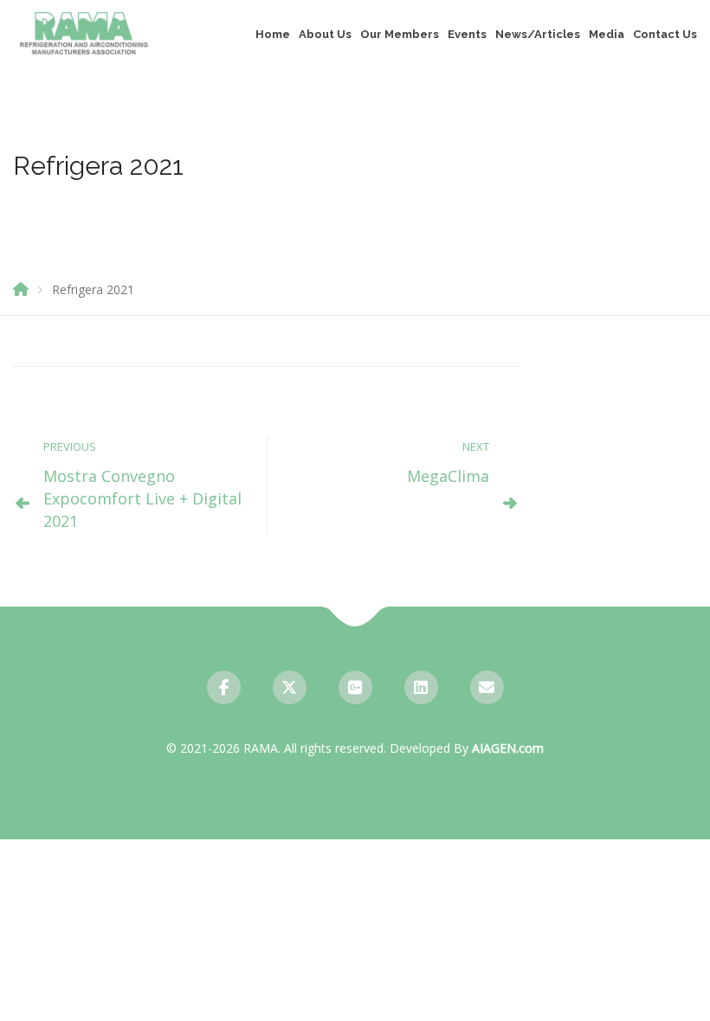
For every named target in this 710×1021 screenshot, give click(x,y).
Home (272, 34)
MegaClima (448, 476)
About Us (325, 34)
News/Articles (537, 34)
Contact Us (665, 34)
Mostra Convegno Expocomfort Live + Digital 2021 (142, 498)
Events (467, 34)
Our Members (399, 34)
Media (606, 34)
